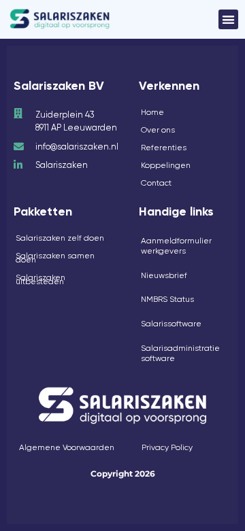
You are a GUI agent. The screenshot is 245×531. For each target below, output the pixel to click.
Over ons (158, 130)
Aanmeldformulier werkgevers (176, 246)
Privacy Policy (167, 447)
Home (152, 112)
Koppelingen (166, 165)
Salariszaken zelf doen (60, 238)
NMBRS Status (167, 299)
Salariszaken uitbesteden (40, 279)
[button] (228, 19)
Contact (156, 183)
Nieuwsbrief (164, 275)
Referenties (163, 147)
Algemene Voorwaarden (66, 447)
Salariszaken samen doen (55, 257)
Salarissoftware (171, 323)
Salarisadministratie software (180, 353)
